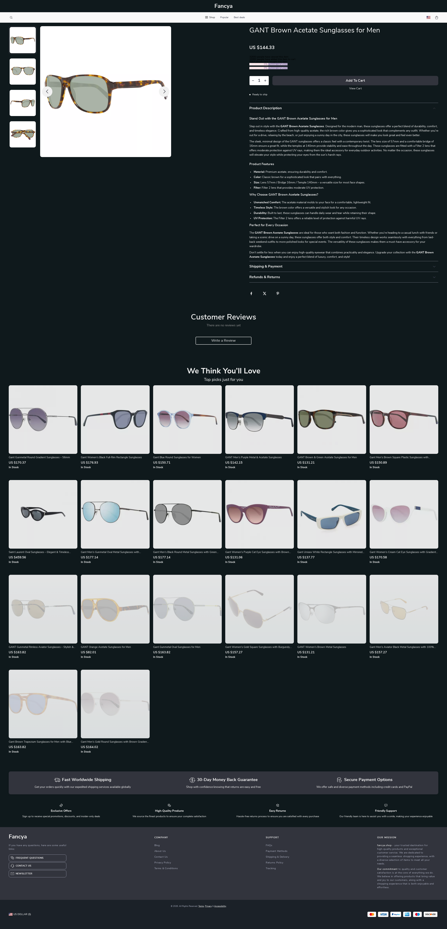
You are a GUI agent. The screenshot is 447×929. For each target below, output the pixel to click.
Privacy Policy (162, 862)
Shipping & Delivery (277, 857)
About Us (160, 851)
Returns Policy (274, 862)
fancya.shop (384, 845)
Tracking (271, 868)
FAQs (269, 845)
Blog (157, 845)
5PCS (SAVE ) (258, 68)
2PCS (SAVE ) (258, 64)
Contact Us (161, 857)
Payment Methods (277, 851)
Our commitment (387, 869)
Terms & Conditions (166, 868)
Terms (201, 906)
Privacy (208, 906)
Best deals (239, 17)
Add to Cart (355, 80)
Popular (224, 17)
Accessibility (220, 906)
